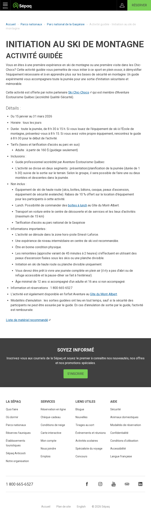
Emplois (46, 456)
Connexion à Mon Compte (122, 5)
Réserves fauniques (18, 432)
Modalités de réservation (125, 425)
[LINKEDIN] (140, 484)
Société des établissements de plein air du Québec (22, 6)
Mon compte (48, 440)
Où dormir (12, 417)
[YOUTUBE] (113, 484)
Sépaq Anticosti (16, 453)
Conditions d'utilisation (124, 440)
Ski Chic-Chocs (78, 92)
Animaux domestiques (124, 417)
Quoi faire (12, 409)
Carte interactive (51, 432)
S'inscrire (75, 374)
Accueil (11, 24)
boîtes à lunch (77, 205)
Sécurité (115, 409)
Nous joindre (48, 448)
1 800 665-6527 (19, 484)
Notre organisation (17, 461)
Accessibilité (118, 448)
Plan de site (63, 506)
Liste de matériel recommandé (27, 320)
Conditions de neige (53, 425)
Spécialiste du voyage (89, 448)
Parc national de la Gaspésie (66, 24)
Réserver (139, 5)
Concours (81, 456)
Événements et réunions (91, 432)
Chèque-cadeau (51, 417)
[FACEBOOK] (87, 484)
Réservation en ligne (53, 409)
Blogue (80, 409)
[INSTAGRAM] (100, 484)
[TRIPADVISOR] (127, 484)
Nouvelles (81, 417)
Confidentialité (119, 432)
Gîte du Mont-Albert (103, 294)
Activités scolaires (87, 440)
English (81, 506)
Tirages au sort (85, 425)
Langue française (121, 456)
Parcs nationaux (31, 24)
